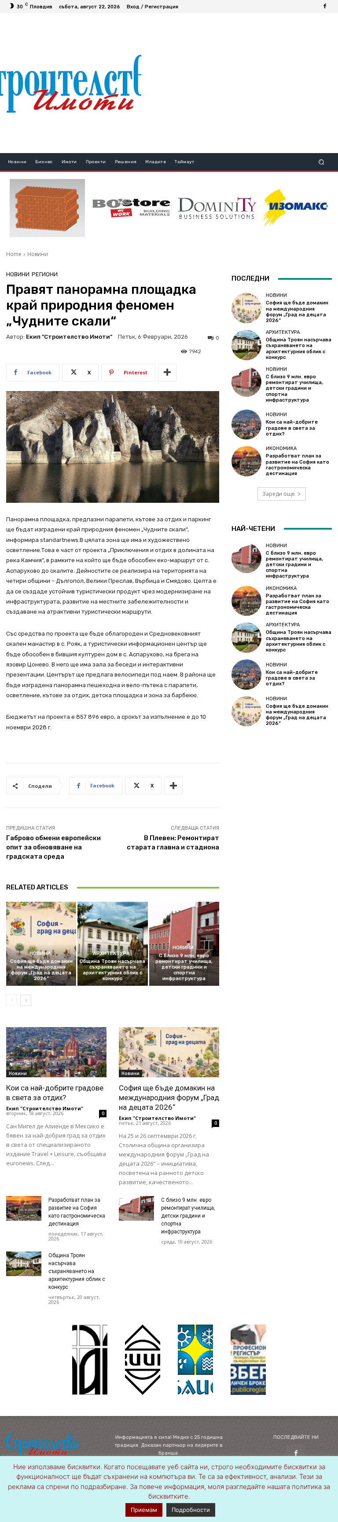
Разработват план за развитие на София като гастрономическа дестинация (297, 464)
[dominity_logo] (217, 208)
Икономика (281, 448)
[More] (167, 372)
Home (14, 254)
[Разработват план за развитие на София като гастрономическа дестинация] (23, 1208)
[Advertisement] (239, 83)
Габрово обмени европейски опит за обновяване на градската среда (53, 847)
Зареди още (278, 494)
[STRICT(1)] (296, 207)
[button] (321, 162)
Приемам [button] (144, 1509)
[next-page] (25, 1000)
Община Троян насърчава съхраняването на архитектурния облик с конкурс (112, 970)
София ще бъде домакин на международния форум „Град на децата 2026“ (41, 970)
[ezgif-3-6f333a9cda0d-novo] (47, 208)
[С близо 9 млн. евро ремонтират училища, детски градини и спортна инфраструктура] (136, 1208)
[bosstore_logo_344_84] (131, 208)
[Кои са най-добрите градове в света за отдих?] (56, 1052)
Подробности (191, 1509)
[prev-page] (11, 1000)
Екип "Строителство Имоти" (69, 337)
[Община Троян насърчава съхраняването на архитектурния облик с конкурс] (112, 944)
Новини (37, 254)
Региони (45, 274)
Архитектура (111, 953)
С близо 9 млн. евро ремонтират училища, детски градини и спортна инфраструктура (184, 967)
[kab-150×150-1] (89, 1359)
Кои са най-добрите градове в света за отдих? (292, 427)
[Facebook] (325, 6)
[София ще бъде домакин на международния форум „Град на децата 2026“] (41, 944)
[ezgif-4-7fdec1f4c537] (248, 1359)
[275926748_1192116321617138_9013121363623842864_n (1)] (142, 1359)
